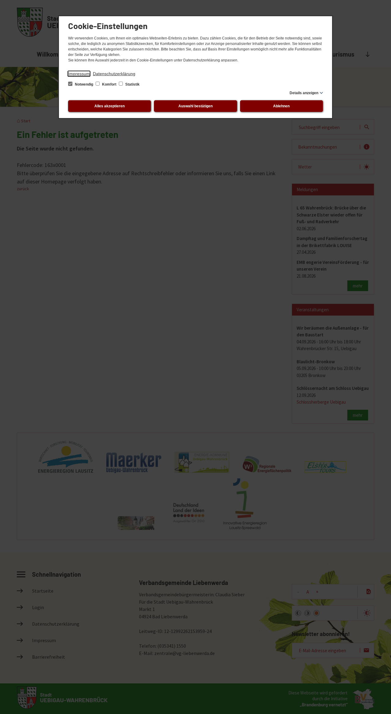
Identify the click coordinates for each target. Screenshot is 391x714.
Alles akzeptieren (109, 106)
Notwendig (84, 84)
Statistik (132, 84)
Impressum (79, 73)
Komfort (109, 84)
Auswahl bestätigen (195, 106)
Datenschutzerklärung (114, 73)
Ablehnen (281, 106)
